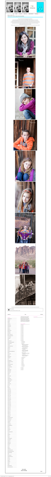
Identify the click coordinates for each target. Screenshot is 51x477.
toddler (8, 461)
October (23, 343)
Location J (9, 395)
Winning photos (9, 465)
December (23, 341)
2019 (22, 331)
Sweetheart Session (10, 456)
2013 (22, 338)
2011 (22, 340)
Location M (9, 399)
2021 (22, 329)
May (22, 361)
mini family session (10, 417)
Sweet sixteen (9, 455)
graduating (9, 370)
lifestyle (8, 387)
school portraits (9, 438)
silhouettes (9, 443)
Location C (9, 390)
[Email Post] (25, 309)
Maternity (9, 416)
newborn (8, 422)
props (8, 435)
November (23, 342)
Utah (8, 464)
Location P (9, 403)
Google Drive (9, 369)
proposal (8, 434)
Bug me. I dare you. (10, 334)
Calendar (9, 338)
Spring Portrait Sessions (10, 451)
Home (25, 314)
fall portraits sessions (10, 361)
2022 (22, 328)
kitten (8, 386)
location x (9, 413)
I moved (8, 382)
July (22, 359)
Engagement (9, 356)
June (22, 360)
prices (8, 430)
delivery (8, 348)
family (16, 310)
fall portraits (9, 360)
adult (8, 321)
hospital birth (9, 378)
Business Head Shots (10, 335)
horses (8, 377)
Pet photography (9, 425)
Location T (9, 408)
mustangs (9, 421)
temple (8, 460)
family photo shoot (10, 364)
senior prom (9, 439)
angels (8, 322)
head (8, 374)
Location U (9, 409)
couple (8, 347)
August (22, 358)
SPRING (8, 448)
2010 (22, 367)
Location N (9, 400)
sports (8, 447)
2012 (22, 339)
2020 (22, 330)
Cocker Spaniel (9, 343)
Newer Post (9, 314)
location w (9, 412)
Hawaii (8, 373)
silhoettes (9, 442)
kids (17, 310)
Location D (9, 391)
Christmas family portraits (13, 310)
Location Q (9, 404)
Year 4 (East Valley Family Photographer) (16, 16)
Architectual (9, 326)
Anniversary (9, 325)
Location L (19, 310)
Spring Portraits (9, 452)
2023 (22, 327)
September (23, 357)
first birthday (9, 365)
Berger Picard (9, 330)
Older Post (41, 314)
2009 (22, 368)
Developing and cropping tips (11, 351)
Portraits (8, 429)
